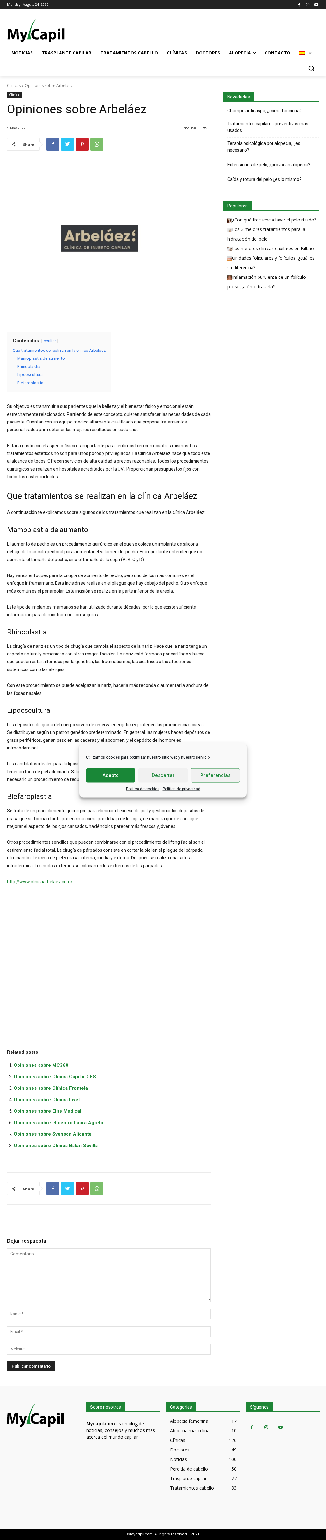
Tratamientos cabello (192, 1488)
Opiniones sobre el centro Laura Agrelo (58, 1122)
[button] (311, 68)
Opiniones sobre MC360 (41, 1065)
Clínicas (14, 85)
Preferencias (215, 775)
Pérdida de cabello (189, 1469)
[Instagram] (307, 4)
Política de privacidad (181, 788)
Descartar (163, 775)
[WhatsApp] (96, 144)
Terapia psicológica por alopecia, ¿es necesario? (263, 147)
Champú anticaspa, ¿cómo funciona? (264, 110)
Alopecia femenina (189, 1421)
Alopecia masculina (189, 1431)
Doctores (179, 1450)
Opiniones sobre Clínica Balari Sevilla (56, 1145)
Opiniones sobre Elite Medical (47, 1111)
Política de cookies (142, 788)
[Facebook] (299, 4)
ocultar (50, 341)
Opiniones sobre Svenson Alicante (53, 1134)
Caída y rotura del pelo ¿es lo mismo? (264, 179)
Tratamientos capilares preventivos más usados (267, 127)
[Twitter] (67, 144)
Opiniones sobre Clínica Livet (47, 1100)
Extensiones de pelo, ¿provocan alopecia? (268, 164)
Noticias (178, 1459)
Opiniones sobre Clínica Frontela (51, 1088)
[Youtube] (316, 4)
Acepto (111, 775)
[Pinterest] (82, 144)
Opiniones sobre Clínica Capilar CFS (55, 1077)
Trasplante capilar (188, 1478)
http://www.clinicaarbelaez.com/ (40, 881)
